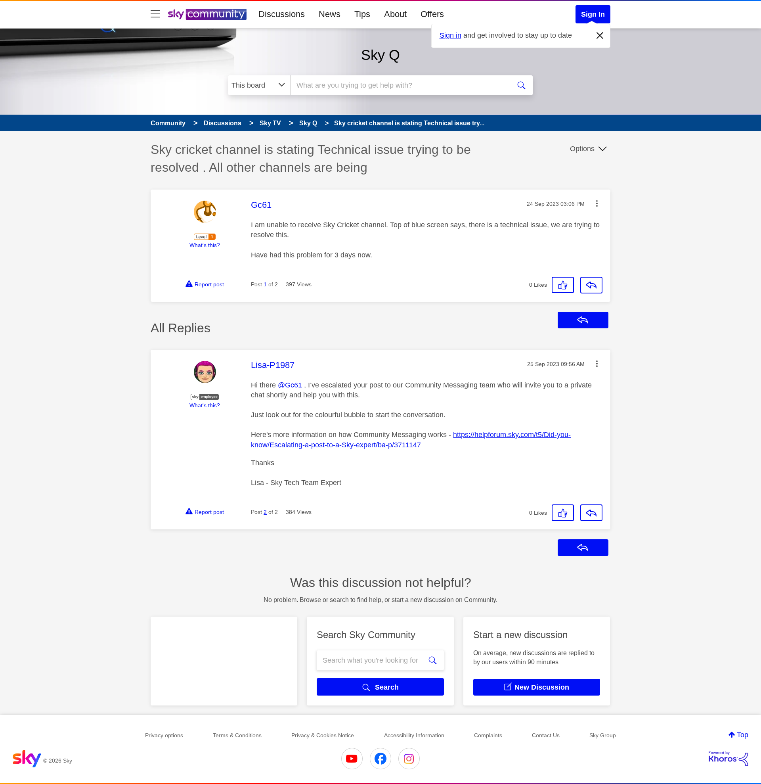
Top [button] (742, 735)
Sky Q (380, 55)
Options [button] (582, 149)
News (329, 14)
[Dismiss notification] (600, 35)
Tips (362, 14)
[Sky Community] (207, 14)
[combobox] (400, 85)
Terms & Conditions (237, 735)
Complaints (488, 735)
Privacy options (164, 735)
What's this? (204, 245)
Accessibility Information (414, 735)
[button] (596, 203)
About (395, 14)
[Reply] (591, 285)
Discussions (281, 14)
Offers (432, 14)
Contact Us (546, 735)
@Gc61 (290, 385)
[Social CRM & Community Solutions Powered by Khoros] (728, 758)
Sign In (593, 14)
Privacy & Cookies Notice (322, 735)
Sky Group (602, 735)
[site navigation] (155, 14)
